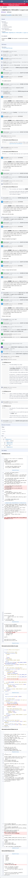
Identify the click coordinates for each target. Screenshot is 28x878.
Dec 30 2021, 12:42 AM (7, 328)
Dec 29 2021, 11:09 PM (7, 320)
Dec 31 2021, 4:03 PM (7, 357)
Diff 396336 (20, 226)
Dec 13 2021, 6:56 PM (7, 98)
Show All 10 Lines (15, 692)
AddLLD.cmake (10, 442)
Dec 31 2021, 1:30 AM (7, 335)
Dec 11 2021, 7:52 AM (7, 78)
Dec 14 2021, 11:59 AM (7, 174)
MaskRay (5, 25)
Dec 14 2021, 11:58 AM (7, 159)
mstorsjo (5, 356)
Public (10, 12)
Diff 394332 (20, 157)
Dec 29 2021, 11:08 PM (7, 305)
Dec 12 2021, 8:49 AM (7, 89)
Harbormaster (6, 72)
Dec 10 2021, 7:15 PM (7, 52)
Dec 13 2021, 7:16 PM (7, 133)
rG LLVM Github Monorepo (7, 48)
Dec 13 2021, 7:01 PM (7, 117)
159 (4, 364)
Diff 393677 (20, 76)
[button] (27, 1)
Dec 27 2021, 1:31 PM (7, 243)
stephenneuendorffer (8, 27)
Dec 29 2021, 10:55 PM (7, 267)
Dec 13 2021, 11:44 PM (7, 137)
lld (15, 319)
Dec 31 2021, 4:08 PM (7, 388)
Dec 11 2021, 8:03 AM (7, 85)
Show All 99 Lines (15, 502)
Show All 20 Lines (15, 470)
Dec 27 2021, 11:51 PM (7, 247)
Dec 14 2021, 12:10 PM (7, 203)
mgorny (16, 54)
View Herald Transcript (23, 54)
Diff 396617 (20, 303)
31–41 (5, 142)
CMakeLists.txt (8, 439)
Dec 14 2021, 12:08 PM (7, 182)
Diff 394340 (20, 201)
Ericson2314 (8, 15)
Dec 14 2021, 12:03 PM (7, 178)
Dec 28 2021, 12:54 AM (7, 263)
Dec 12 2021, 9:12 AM (7, 94)
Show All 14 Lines (15, 848)
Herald (4, 54)
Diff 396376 (20, 246)
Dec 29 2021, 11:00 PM (7, 274)
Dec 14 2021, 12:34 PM (7, 224)
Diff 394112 (20, 96)
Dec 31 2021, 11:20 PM (7, 422)
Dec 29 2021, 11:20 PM (7, 324)
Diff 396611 (20, 265)
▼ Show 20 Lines (22, 502)
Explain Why (12, 348)
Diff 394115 (20, 116)
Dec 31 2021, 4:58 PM (7, 403)
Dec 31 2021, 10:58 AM (7, 350)
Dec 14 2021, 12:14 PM (7, 220)
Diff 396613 (20, 277)
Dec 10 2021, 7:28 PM (7, 74)
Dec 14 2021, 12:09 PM (7, 199)
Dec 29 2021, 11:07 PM (7, 301)
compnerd (6, 22)
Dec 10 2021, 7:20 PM (7, 70)
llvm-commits (17, 65)
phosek (5, 24)
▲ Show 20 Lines (8, 502)
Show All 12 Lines (15, 643)
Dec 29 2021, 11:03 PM (7, 278)
